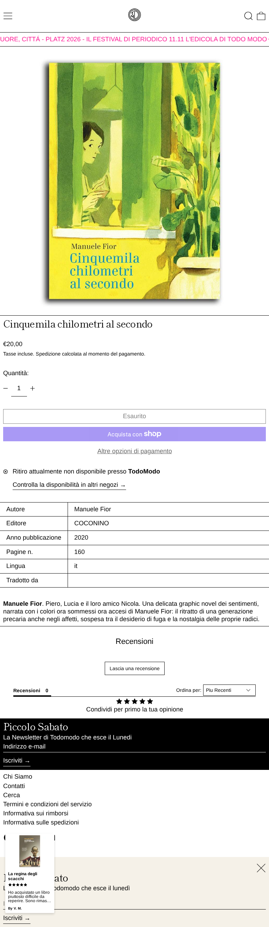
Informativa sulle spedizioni (41, 822)
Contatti (14, 785)
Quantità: (16, 373)
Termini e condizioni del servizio (47, 804)
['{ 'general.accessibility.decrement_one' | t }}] (5, 388)
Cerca (11, 795)
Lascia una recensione (135, 668)
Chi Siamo (17, 776)
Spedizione (48, 354)
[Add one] (32, 388)
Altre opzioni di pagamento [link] (134, 451)
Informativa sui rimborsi (35, 813)
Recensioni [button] (26, 690)
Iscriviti (12, 760)
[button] (248, 16)
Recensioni (134, 641)
